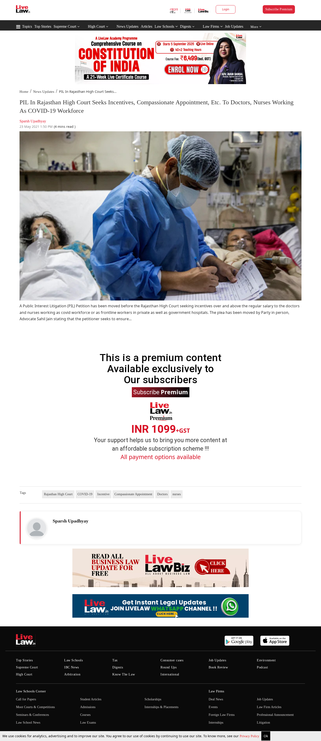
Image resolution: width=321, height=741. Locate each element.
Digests (185, 26)
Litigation (263, 722)
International (169, 674)
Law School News (28, 722)
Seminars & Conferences (32, 715)
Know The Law (123, 674)
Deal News (216, 699)
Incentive (103, 494)
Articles (146, 26)
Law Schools (164, 26)
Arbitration (72, 674)
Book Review (218, 667)
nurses (176, 494)
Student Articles (90, 699)
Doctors (162, 494)
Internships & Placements (161, 707)
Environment (266, 660)
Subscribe (160, 392)
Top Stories (42, 26)
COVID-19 (85, 494)
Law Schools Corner (31, 691)
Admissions (87, 707)
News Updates (127, 26)
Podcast (262, 667)
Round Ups (168, 667)
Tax (115, 660)
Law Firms (211, 26)
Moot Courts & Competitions (35, 707)
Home (24, 92)
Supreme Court (65, 26)
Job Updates (234, 26)
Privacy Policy (250, 736)
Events (213, 707)
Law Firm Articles (269, 707)
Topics (27, 26)
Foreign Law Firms (222, 715)
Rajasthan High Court (58, 494)
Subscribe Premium (279, 9)
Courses (85, 715)
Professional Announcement (275, 715)
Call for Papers (26, 699)
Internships (216, 722)
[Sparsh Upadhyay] (36, 528)
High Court (96, 26)
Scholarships (153, 699)
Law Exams (88, 722)
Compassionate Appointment (133, 494)
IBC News (71, 667)
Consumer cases (171, 660)
